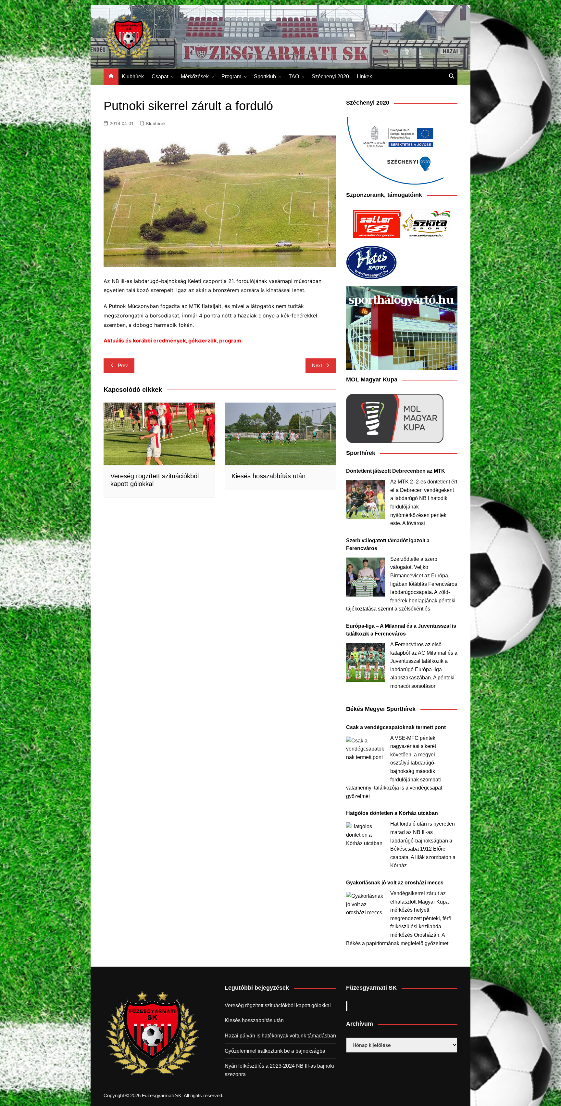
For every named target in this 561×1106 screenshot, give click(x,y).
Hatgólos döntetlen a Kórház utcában (392, 813)
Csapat (160, 76)
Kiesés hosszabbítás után (268, 476)
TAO (294, 76)
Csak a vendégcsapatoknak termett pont (396, 727)
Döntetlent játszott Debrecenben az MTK (395, 471)
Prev (123, 365)
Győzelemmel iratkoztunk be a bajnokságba (275, 1051)
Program (231, 76)
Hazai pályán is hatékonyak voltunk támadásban (280, 1035)
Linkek (364, 76)
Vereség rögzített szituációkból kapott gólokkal (278, 1005)
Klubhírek (133, 76)
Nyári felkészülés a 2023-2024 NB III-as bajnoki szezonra (279, 1070)
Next (317, 365)
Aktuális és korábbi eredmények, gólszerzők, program (172, 340)
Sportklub (265, 76)
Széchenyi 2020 (330, 76)
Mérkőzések (195, 76)
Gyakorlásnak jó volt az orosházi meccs (394, 882)
